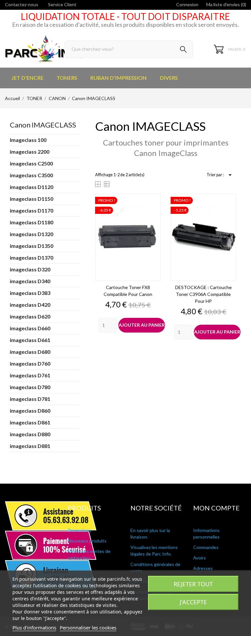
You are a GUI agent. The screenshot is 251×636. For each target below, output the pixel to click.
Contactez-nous (21, 4)
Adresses (203, 568)
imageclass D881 (30, 446)
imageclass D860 (30, 410)
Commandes (206, 547)
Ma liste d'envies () (226, 4)
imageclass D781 (30, 399)
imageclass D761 (30, 375)
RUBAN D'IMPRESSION (118, 78)
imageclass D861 (30, 422)
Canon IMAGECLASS (43, 124)
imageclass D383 (30, 293)
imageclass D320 (30, 269)
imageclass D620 (30, 316)
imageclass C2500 (31, 163)
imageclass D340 (30, 281)
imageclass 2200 (29, 151)
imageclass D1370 (31, 257)
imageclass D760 (30, 363)
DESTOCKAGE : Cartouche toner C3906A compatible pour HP (203, 294)
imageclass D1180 (31, 222)
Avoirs (199, 557)
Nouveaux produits (87, 540)
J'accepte (193, 602)
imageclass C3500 (31, 175)
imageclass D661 (30, 340)
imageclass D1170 (31, 210)
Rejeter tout (193, 584)
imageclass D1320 (31, 234)
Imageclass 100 (28, 140)
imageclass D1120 (31, 187)
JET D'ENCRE (27, 78)
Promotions (80, 530)
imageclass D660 (30, 328)
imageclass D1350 (31, 246)
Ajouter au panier (142, 325)
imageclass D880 (30, 434)
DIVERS (169, 78)
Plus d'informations (34, 627)
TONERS (67, 78)
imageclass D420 (30, 304)
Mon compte (216, 508)
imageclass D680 (30, 352)
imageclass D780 (30, 387)
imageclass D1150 (31, 199)
